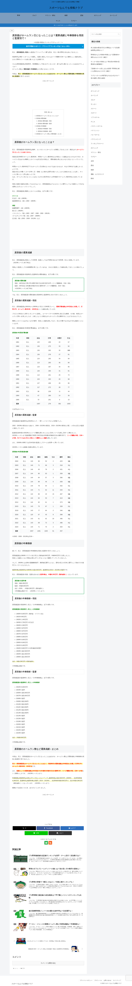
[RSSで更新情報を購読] (50, 843)
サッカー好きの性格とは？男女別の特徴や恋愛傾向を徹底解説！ (105, 63)
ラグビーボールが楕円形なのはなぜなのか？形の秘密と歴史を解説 (105, 77)
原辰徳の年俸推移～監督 (45, 131)
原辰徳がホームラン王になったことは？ (47, 115)
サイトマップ (117, 980)
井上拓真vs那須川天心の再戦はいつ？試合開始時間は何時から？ (105, 49)
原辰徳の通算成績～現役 (45, 121)
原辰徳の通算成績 (41, 118)
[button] (60, 833)
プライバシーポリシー (86, 980)
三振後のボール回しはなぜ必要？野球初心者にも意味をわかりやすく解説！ (105, 70)
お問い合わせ (107, 980)
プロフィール (98, 980)
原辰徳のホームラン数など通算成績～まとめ (48, 134)
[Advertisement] (48, 94)
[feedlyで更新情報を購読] (46, 843)
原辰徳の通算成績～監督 (45, 123)
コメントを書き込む (48, 963)
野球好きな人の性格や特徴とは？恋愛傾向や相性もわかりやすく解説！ (105, 56)
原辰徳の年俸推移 (41, 126)
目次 (45, 112)
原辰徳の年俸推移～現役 (45, 128)
